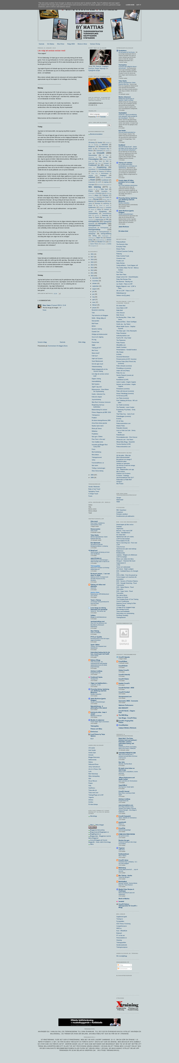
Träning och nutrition (125, 162)
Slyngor (118, 497)
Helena (90, 762)
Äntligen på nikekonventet (99, 334)
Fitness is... (122, 824)
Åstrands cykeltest (122, 514)
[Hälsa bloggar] (99, 825)
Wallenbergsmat (121, 293)
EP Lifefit (105, 155)
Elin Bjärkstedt (95, 543)
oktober (94, 283)
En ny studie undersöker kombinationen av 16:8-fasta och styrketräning (128, 166)
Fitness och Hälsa (96, 729)
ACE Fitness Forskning (123, 923)
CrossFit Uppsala (124, 657)
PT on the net (120, 935)
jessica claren (95, 592)
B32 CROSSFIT (123, 708)
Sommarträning (93, 213)
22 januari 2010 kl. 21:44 (58, 305)
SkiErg (99, 209)
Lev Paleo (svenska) (122, 398)
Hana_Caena (47, 305)
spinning (97, 215)
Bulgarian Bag (104, 148)
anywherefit (122, 822)
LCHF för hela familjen (123, 539)
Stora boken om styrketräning (125, 613)
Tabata (90, 217)
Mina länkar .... (96, 454)
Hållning (108, 171)
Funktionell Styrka (96, 677)
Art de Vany (119, 421)
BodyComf (94, 550)
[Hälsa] (91, 825)
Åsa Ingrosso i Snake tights (126, 787)
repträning (106, 203)
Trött (93, 313)
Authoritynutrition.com (123, 335)
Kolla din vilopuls (97, 397)
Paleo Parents (120, 342)
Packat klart (95, 342)
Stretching (105, 215)
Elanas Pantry (120, 249)
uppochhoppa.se (96, 558)
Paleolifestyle (120, 435)
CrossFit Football (124, 692)
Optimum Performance (126, 705)
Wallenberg (122, 868)
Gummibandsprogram (104, 169)
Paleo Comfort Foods (122, 256)
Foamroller (91, 163)
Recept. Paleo (106, 199)
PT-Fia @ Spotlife (96, 637)
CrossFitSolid (123, 666)
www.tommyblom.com (126, 805)
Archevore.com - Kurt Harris (124, 439)
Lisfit (89, 771)
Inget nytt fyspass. (97, 358)
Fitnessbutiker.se (121, 938)
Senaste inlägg (42, 342)
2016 (92, 259)
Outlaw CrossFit (124, 670)
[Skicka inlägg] (59, 293)
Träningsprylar (104, 227)
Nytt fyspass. (96, 384)
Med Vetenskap (93, 774)
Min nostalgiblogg (121, 956)
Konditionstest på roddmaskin (125, 516)
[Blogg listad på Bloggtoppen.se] (98, 832)
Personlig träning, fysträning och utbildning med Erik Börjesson (128, 199)
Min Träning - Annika (125, 875)
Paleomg (119, 253)
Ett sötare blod (123, 231)
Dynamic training (97, 329)
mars (94, 302)
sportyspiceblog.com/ (98, 621)
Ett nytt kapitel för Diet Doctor (127, 52)
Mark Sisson (120, 315)
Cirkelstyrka (99, 150)
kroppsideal (91, 182)
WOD (110, 241)
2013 (92, 267)
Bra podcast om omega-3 (124, 459)
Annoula (90, 755)
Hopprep (101, 171)
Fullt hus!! (95, 356)
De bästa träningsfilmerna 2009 (101, 420)
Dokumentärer (92, 155)
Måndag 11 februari (96, 715)
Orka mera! (94, 521)
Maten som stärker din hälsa (125, 559)
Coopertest (119, 512)
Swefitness (91, 788)
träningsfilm (102, 223)
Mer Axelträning (96, 452)
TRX (94, 66)
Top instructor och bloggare (100, 315)
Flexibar (105, 159)
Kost (92, 179)
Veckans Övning (95, 44)
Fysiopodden (120, 921)
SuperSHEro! (123, 785)
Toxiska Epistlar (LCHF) (123, 444)
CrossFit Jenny (123, 860)
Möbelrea (94, 431)
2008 (92, 477)
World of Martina (124, 898)
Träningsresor (92, 231)
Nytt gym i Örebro (97, 436)
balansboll (105, 144)
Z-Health (103, 243)
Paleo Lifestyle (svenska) (124, 366)
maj (93, 297)
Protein (107, 197)
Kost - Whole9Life (121, 931)
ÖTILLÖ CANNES (96, 632)
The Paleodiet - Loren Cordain (125, 407)
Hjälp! (93, 345)
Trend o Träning (96, 600)
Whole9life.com (121, 345)
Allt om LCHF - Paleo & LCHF (125, 290)
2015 (92, 262)
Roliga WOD (71, 44)
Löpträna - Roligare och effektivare (126, 555)
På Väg (94, 339)
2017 (92, 257)
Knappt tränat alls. (124, 800)
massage (91, 184)
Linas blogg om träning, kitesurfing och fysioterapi (99, 608)
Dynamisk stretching (98, 310)
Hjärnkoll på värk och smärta (125, 536)
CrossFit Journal (124, 791)
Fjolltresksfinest (124, 854)
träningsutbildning (106, 233)
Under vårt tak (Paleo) (123, 370)
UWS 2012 (122, 849)
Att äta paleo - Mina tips (123, 455)
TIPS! (93, 460)
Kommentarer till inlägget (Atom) (57, 346)
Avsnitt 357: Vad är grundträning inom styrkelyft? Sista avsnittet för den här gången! (128, 116)
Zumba (109, 243)
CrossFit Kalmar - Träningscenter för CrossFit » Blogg (128, 905)
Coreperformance (121, 926)
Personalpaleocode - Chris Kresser (126, 437)
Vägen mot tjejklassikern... (99, 683)
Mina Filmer (60, 44)
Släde (118, 501)
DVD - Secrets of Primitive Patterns (127, 581)
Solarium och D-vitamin (123, 473)
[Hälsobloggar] (92, 816)
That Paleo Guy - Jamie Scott (125, 414)
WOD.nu (119, 928)
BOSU (90, 148)
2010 (92, 275)
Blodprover (91, 146)
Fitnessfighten (93, 159)
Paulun (90, 783)
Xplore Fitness (94, 243)
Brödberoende (120, 553)
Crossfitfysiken (123, 725)
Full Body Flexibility (122, 615)
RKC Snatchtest (121, 510)
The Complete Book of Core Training (127, 599)
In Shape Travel (93, 493)
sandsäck (108, 207)
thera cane (106, 217)
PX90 (89, 199)
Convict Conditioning (122, 601)
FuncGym (91, 68)
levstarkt (121, 901)
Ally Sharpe (119, 352)
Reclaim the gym (124, 840)
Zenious (90, 800)
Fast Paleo (119, 272)
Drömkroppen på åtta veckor (124, 524)
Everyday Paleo (121, 246)
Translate (103, 117)
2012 (92, 270)
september (95, 286)
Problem (94, 417)
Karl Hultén (122, 130)
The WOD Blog (123, 715)
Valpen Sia (99, 237)
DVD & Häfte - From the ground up (126, 575)
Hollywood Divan (93, 764)
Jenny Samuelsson (94, 767)
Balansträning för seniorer (99, 409)
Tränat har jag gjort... (124, 877)
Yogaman (122, 848)
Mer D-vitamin (120, 471)
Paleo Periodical (121, 333)
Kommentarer (123, 968)
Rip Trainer (99, 205)
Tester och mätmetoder (123, 567)
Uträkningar (91, 237)
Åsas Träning (95, 631)
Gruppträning (101, 167)
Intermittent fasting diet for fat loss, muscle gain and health (100, 653)
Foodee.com (120, 261)
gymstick (93, 171)
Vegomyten (119, 528)
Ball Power (95, 323)
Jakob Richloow (124, 226)
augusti (94, 289)
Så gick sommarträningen (126, 214)
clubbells (107, 150)
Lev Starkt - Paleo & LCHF (124, 284)
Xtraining (119, 940)
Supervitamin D (121, 563)
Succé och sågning (97, 337)
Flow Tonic (98, 161)
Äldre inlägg (81, 342)
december (95, 278)
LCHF (99, 182)
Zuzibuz (90, 802)
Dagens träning (96, 378)
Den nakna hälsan (121, 595)
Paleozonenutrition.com (123, 423)
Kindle (101, 177)
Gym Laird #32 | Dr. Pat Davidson (128, 781)
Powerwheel (91, 197)
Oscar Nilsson (92, 781)
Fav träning (103, 157)
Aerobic (100, 142)
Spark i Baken (95, 644)
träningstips (91, 233)
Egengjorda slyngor (94, 70)
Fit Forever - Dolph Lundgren (125, 569)
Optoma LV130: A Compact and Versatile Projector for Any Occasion (99, 578)
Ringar (97, 68)
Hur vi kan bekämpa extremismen (128, 185)
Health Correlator (121, 347)
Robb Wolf (119, 310)
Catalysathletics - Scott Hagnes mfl (127, 265)
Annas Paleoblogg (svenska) (125, 393)
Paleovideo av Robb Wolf (124, 479)
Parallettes (104, 191)
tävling (94, 235)
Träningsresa (96, 415)
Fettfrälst (119, 526)
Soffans (93, 615)
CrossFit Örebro (124, 679)
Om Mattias (50, 44)
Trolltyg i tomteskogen (98, 468)
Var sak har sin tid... (124, 836)
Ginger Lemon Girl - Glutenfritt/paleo (127, 277)
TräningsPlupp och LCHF (95, 795)
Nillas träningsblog (93, 776)
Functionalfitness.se (98, 463)
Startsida (41, 44)
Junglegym (105, 66)
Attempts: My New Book (125, 764)
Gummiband (91, 169)
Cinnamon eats (120, 258)
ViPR (92, 241)
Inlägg (121, 965)
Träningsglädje (95, 566)
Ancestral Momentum (122, 357)
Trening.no (119, 919)
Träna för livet (120, 547)
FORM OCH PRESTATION (127, 834)
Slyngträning (102, 211)
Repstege (102, 68)
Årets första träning (97, 471)
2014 (92, 265)
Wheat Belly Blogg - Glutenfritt (125, 442)
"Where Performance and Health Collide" (127, 778)
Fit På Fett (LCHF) (122, 396)
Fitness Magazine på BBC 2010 (101, 412)
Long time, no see (96, 685)
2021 (92, 254)
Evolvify (118, 418)
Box (96, 148)
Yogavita (91, 797)
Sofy (89, 785)
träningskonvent (94, 225)
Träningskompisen (121, 947)
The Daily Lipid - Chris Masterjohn (126, 331)
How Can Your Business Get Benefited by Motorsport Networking (99, 624)
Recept (96, 199)
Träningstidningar (104, 231)
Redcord (98, 66)
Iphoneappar (104, 173)
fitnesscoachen (95, 529)
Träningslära (95, 726)
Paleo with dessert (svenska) (125, 391)
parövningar (91, 193)
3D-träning (91, 142)
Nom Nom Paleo (121, 274)
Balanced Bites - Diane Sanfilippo (126, 322)
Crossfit (100, 153)
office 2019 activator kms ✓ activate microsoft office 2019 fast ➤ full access (128, 756)
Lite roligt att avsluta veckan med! (51, 51)
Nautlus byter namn (97, 426)
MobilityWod (123, 881)
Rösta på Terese (97, 428)
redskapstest (101, 201)
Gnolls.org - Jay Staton (123, 324)
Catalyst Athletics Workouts (127, 728)
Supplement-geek (121, 916)
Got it (138, 5)
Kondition (108, 177)
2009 (92, 475)
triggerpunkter (99, 219)
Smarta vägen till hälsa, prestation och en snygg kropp (126, 182)
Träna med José (93, 792)
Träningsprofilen (121, 942)
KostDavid (122, 145)
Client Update (94, 655)
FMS (107, 161)
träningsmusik (92, 227)
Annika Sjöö (92, 752)
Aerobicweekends (121, 945)
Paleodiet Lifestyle (122, 428)
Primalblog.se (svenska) (123, 368)
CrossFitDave (123, 661)
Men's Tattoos (122, 855)
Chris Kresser (120, 313)
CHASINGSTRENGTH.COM (127, 753)
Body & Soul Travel (94, 489)
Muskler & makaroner (97, 720)
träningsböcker (93, 221)
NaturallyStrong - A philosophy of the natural (99, 707)
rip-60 (107, 205)
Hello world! (94, 530)
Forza (99, 163)
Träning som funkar (122, 597)
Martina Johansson (125, 97)
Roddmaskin (92, 207)
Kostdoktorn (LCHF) (122, 379)
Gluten (90, 167)
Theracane (91, 219)
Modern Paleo (120, 426)
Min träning (94, 187)
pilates (97, 195)
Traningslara (123, 65)
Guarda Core (95, 331)
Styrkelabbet (123, 113)
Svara (44, 310)
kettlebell (91, 177)
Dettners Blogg (95, 660)
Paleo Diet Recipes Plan (123, 279)
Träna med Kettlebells (123, 611)
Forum (90, 496)
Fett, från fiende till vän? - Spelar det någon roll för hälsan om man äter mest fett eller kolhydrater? (128, 148)
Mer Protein (119, 483)
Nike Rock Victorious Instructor (101, 402)
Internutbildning (96, 381)
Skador (92, 209)
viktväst (108, 240)
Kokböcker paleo (121, 461)
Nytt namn (95, 465)
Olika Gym (104, 189)
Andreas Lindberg (124, 799)
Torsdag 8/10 (94, 679)
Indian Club (94, 173)
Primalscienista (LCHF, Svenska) (126, 359)
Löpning (106, 182)
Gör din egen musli (97, 364)
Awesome (93, 588)
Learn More (130, 5)
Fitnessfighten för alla (122, 540)
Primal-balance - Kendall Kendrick (126, 349)
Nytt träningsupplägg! (125, 830)
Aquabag (96, 144)
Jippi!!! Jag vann (97, 387)
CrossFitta (122, 828)
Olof (89, 778)
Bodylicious (119, 551)
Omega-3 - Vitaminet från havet (125, 561)
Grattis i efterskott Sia (98, 394)
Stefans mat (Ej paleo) (123, 295)
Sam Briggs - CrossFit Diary (128, 718)
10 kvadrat (91, 748)
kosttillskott (105, 180)
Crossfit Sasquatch (125, 816)
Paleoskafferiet (120, 242)
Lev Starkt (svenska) (122, 405)
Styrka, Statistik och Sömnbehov (128, 818)
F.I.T (92, 739)
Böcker (90, 150)
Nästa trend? (95, 353)
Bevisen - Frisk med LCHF (124, 530)
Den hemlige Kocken (122, 609)
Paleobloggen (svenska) (123, 416)
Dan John (122, 762)
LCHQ (118, 565)
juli (93, 291)
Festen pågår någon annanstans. (100, 721)
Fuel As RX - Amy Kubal (123, 338)
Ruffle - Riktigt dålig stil (99, 318)
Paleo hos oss (120, 373)
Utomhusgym (105, 235)
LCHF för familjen (121, 557)
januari (94, 307)
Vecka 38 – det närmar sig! (98, 611)
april (93, 299)
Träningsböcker (121, 617)
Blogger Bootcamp (94, 757)
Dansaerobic (95, 321)
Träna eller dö (92, 790)
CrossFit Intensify (124, 674)
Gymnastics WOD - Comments (128, 701)
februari (94, 305)
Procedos (99, 197)
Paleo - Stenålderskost (123, 532)
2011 (92, 273)
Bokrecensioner (103, 146)
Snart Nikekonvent (97, 361)
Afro (89, 144)
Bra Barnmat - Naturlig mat (124, 281)
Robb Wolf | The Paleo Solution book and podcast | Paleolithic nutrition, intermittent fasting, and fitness (128, 742)
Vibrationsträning (100, 239)
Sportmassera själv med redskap (126, 549)
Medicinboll (119, 499)
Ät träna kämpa (93, 804)
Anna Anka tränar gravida (99, 423)
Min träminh (107, 184)
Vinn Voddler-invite (97, 442)
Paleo (90, 191)
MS (96, 189)
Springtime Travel (93, 491)
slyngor (90, 211)
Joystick (90, 175)
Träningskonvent (97, 457)
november (95, 281)
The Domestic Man (122, 244)
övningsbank (93, 245)
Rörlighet (101, 207)
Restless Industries (124, 203)
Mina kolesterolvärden (123, 457)
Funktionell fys (94, 165)
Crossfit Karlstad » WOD (126, 688)
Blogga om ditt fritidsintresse (98, 617)
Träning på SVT (96, 348)
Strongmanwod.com (125, 696)
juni (93, 294)
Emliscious (94, 731)
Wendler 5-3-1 (101, 241)
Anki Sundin (92, 750)
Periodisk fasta (100, 193)
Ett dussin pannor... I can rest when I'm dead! (100, 574)
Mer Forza (95, 350)
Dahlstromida (92, 759)
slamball (106, 209)
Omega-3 (119, 481)
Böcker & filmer (82, 44)
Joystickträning (96, 399)
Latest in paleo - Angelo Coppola (126, 382)
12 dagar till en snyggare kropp (125, 607)
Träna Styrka (123, 81)
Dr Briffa (118, 354)
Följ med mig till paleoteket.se (127, 132)
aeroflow (108, 142)
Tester (97, 217)
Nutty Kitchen (120, 263)
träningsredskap (94, 229)
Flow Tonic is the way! (98, 439)
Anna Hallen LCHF (122, 308)
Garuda (107, 165)
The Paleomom (121, 340)
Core (89, 153)
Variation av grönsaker (123, 463)
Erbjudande (91, 157)
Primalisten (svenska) (122, 389)
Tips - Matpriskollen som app (125, 469)
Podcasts (105, 195)
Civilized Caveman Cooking (124, 251)
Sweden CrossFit (124, 683)
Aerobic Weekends (94, 486)
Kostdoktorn (122, 50)
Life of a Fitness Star (94, 769)
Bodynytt (119, 933)
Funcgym (106, 163)
